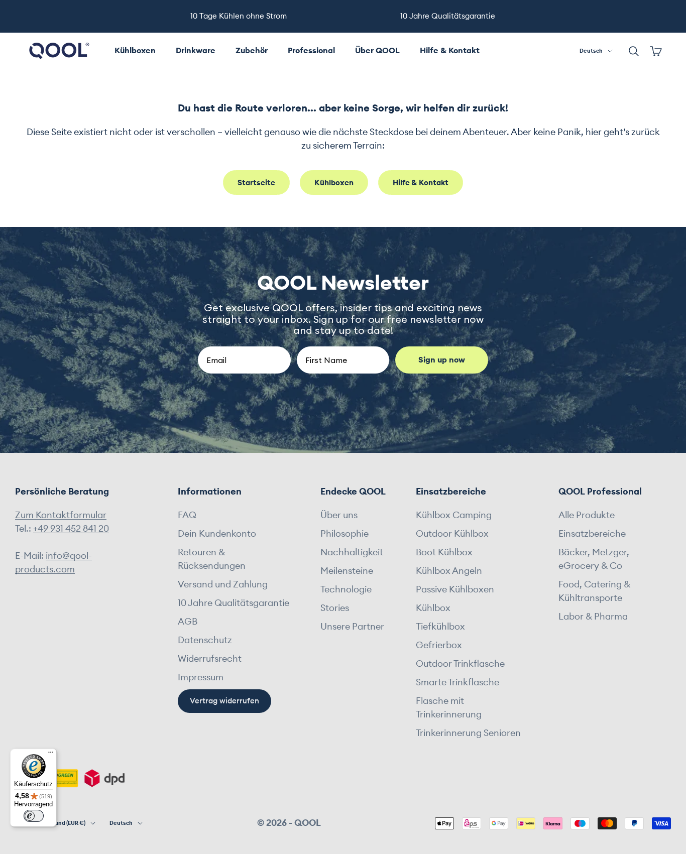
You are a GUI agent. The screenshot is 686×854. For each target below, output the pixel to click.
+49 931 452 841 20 (71, 528)
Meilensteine (346, 570)
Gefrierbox (439, 645)
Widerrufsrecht (210, 658)
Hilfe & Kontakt (450, 51)
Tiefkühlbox (440, 626)
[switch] (34, 816)
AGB (187, 621)
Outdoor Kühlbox (452, 533)
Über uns (339, 515)
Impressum (200, 677)
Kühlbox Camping (454, 515)
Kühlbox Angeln (449, 570)
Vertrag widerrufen (224, 701)
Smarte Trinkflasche (457, 682)
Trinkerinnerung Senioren (468, 733)
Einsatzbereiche (592, 533)
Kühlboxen (135, 51)
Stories (334, 608)
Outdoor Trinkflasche (460, 663)
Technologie (346, 589)
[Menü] (51, 755)
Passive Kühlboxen (455, 589)
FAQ (187, 515)
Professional (311, 51)
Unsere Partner (352, 626)
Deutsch (591, 51)
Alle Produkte (586, 515)
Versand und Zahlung (223, 584)
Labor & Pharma (593, 616)
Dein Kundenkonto (217, 533)
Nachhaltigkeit (351, 552)
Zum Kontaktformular (60, 515)
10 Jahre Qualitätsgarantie (233, 602)
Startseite (256, 183)
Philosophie (344, 533)
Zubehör (252, 51)
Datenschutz (205, 640)
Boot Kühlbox (444, 552)
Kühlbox (433, 608)
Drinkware (195, 51)
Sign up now (441, 360)
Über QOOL (377, 51)
